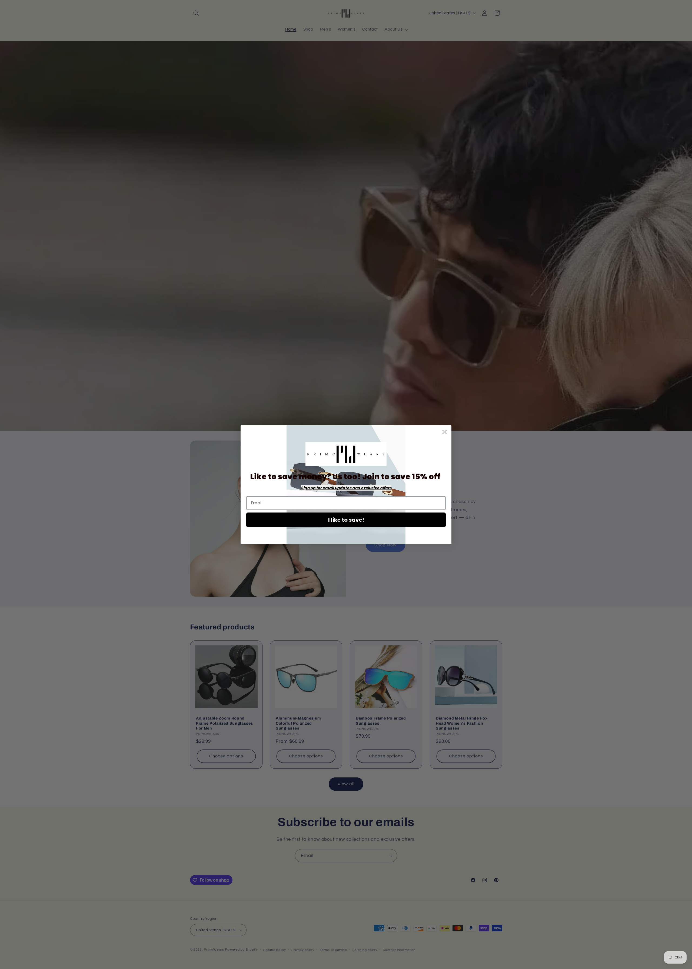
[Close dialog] (444, 432)
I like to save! (346, 520)
